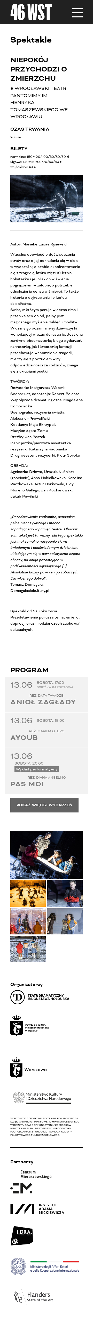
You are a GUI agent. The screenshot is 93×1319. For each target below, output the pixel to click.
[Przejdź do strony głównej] (31, 12)
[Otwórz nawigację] (77, 12)
